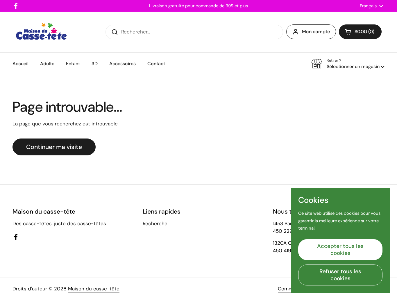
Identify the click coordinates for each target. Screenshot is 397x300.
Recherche (155, 223)
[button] (360, 31)
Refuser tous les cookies (340, 275)
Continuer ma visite (54, 147)
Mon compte (316, 32)
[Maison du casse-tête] (41, 32)
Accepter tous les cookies (340, 249)
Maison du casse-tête (93, 288)
